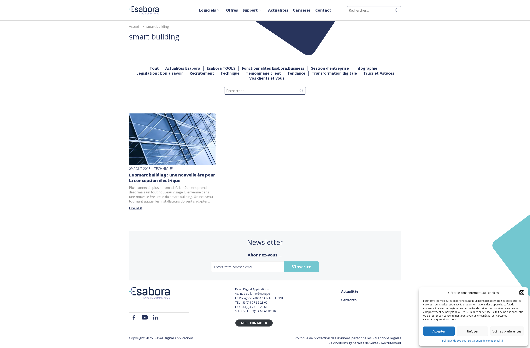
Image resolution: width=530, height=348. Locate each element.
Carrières (302, 10)
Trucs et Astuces (378, 73)
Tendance (296, 73)
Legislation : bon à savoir (159, 73)
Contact (323, 10)
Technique (230, 73)
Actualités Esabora (182, 68)
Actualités (278, 10)
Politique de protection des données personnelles (333, 338)
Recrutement (201, 73)
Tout (154, 68)
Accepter (438, 331)
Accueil (134, 26)
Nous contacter (254, 323)
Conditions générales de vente (354, 343)
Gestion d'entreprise (330, 68)
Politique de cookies (454, 340)
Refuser (472, 331)
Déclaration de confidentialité (485, 340)
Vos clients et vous (266, 78)
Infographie (366, 68)
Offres (232, 10)
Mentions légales (388, 338)
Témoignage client (263, 73)
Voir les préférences (507, 331)
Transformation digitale (334, 73)
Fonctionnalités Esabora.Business (273, 68)
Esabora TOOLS (221, 68)
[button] (522, 293)
